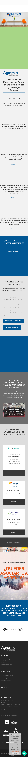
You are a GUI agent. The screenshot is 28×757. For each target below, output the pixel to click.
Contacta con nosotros (6, 709)
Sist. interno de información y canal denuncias (11, 704)
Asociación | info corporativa (7, 700)
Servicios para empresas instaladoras (9, 706)
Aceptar (15, 753)
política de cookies (15, 751)
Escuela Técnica (4, 708)
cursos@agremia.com (6, 680)
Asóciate (3, 702)
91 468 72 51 (4, 662)
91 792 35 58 (4, 678)
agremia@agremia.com (6, 664)
